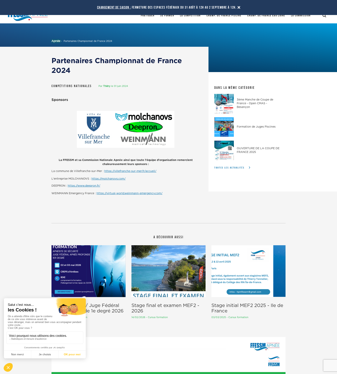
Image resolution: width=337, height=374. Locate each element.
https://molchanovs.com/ (108, 178)
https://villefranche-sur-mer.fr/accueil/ (130, 171)
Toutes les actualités (229, 167)
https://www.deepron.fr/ (84, 185)
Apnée (55, 41)
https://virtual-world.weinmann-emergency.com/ (129, 193)
